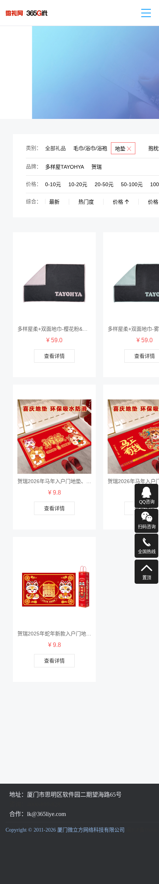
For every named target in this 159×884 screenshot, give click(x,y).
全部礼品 (55, 148)
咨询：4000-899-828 (34, 804)
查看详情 (54, 356)
